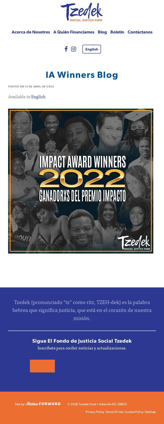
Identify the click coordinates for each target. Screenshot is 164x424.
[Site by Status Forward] (43, 404)
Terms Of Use (114, 412)
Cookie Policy (134, 412)
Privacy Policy (95, 412)
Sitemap (150, 412)
